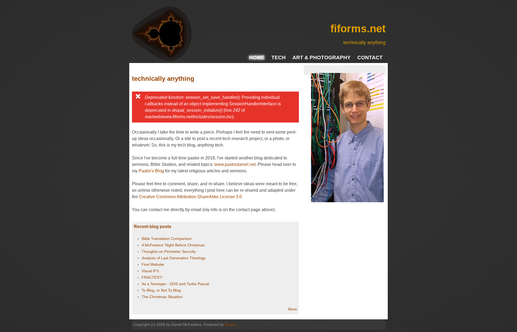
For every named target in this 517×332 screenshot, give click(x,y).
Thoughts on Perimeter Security (169, 251)
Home (257, 57)
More (292, 309)
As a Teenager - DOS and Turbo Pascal (175, 284)
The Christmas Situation (162, 297)
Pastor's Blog (151, 171)
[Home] (161, 34)
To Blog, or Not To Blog (161, 290)
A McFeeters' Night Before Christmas (173, 245)
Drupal (230, 324)
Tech (278, 57)
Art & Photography (321, 57)
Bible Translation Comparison (167, 238)
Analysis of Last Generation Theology (173, 258)
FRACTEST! (152, 277)
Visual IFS (150, 271)
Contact (370, 57)
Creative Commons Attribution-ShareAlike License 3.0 (190, 196)
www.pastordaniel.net (235, 164)
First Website (153, 264)
